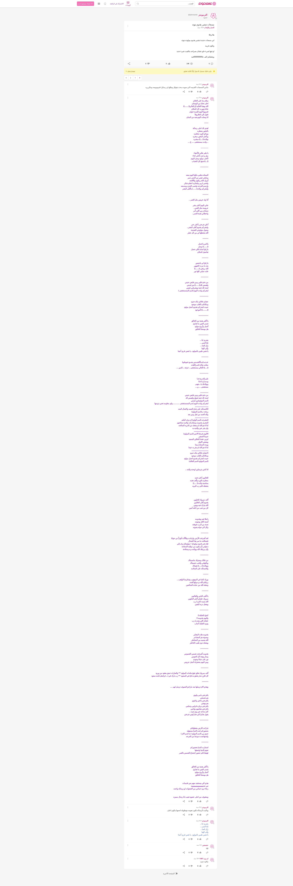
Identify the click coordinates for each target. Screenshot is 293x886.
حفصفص (205, 845)
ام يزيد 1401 (204, 858)
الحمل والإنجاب (209, 27)
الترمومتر (205, 84)
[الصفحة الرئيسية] (207, 4)
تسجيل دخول (131, 71)
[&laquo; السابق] (140, 78)
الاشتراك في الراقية (117, 4)
